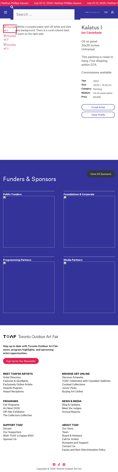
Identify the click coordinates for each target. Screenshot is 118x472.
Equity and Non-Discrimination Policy (83, 449)
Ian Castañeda (91, 32)
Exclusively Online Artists (17, 384)
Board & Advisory (72, 435)
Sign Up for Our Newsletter (21, 360)
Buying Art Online (72, 391)
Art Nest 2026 (11, 408)
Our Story (67, 428)
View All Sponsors (100, 173)
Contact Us (68, 446)
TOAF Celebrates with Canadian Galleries (86, 380)
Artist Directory (12, 377)
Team (65, 431)
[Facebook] (54, 464)
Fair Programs (11, 404)
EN (106, 12)
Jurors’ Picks (69, 387)
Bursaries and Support (75, 442)
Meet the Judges (71, 408)
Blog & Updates (71, 404)
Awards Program (12, 387)
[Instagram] (64, 464)
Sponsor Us (9, 438)
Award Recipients (13, 391)
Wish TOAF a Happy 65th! (18, 435)
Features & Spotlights (15, 380)
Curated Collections (73, 384)
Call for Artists (70, 438)
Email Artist (98, 107)
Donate (7, 428)
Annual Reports (71, 411)
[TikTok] (59, 464)
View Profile (98, 114)
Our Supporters (12, 431)
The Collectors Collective (17, 415)
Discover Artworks (72, 377)
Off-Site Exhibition (14, 411)
